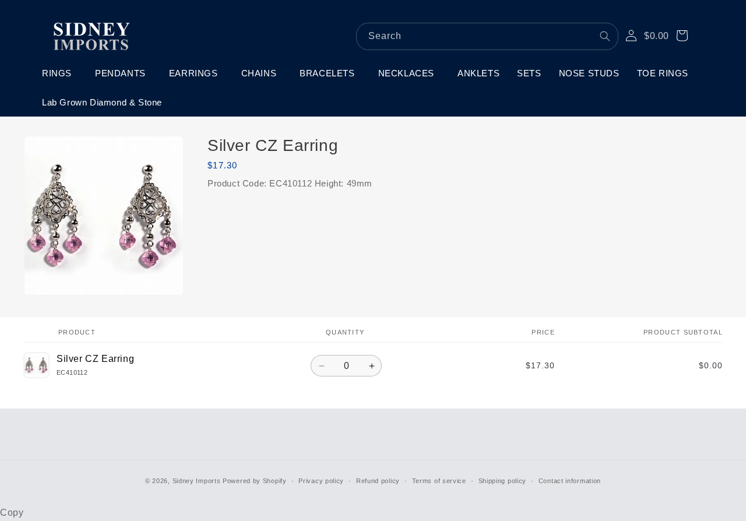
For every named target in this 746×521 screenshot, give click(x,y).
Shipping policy (502, 480)
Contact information (570, 480)
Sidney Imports (197, 480)
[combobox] (487, 36)
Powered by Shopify (255, 480)
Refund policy (378, 480)
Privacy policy (321, 480)
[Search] (605, 36)
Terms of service (439, 480)
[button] (59, 73)
